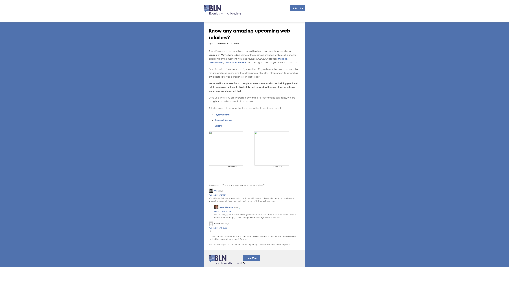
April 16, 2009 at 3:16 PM (222, 211)
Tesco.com (231, 62)
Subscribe (298, 8)
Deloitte (218, 125)
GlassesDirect (216, 62)
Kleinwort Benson (223, 120)
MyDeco (282, 58)
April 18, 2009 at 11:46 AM (218, 228)
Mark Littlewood (226, 207)
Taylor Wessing (222, 114)
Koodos (242, 62)
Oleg (216, 191)
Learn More (251, 258)
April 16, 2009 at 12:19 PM (217, 195)
